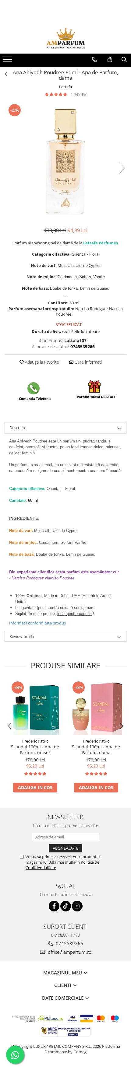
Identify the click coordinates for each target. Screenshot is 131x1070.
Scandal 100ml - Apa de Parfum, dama (96, 749)
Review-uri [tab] (21, 636)
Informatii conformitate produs (37, 623)
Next (121, 168)
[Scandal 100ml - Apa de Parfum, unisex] (35, 707)
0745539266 (69, 943)
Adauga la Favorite (41, 362)
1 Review (79, 94)
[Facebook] (54, 906)
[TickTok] (65, 906)
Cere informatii (88, 362)
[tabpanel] (65, 162)
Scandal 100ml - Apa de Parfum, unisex (35, 749)
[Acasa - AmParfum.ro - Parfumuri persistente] (65, 38)
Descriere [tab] (17, 427)
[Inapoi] (4, 74)
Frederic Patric (35, 741)
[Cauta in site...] (124, 60)
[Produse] (8, 61)
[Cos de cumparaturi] (109, 60)
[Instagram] (77, 906)
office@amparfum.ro (69, 952)
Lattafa (65, 86)
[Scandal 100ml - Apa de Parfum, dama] (96, 707)
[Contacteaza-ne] (94, 60)
